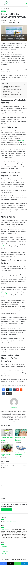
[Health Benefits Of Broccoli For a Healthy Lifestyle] (7, 448)
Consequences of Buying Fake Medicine (12, 86)
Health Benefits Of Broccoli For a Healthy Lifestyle (6, 454)
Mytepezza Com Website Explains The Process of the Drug (7, 439)
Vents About (5, 529)
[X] (7, 389)
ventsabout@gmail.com (10, 521)
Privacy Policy (5, 551)
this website (22, 140)
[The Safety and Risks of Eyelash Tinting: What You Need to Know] (21, 432)
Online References (7, 87)
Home (3, 8)
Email (2, 492)
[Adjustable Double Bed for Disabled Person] (21, 448)
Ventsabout (5, 20)
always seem (4, 245)
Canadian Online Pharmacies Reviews (11, 92)
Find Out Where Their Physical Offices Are (12, 89)
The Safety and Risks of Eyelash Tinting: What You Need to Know (20, 439)
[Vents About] (7, 3)
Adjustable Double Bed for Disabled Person (20, 453)
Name (3, 485)
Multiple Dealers (6, 91)
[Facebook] (3, 389)
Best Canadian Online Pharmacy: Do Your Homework (12, 95)
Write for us (4, 553)
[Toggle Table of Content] (23, 84)
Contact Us (4, 546)
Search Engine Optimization (8, 293)
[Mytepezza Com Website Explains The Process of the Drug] (7, 432)
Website (3, 498)
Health (7, 8)
